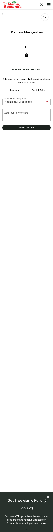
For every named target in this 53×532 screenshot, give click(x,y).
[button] (3, 14)
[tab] (14, 90)
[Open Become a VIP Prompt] (26, 529)
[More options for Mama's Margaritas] (44, 17)
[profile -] (41, 4)
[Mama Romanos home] (15, 4)
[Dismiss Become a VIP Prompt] (48, 497)
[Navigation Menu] (49, 4)
